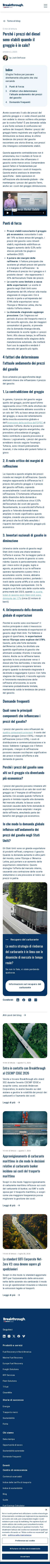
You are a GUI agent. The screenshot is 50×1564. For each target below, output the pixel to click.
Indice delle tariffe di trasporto (17, 1482)
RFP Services (9, 1375)
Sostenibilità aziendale (13, 1451)
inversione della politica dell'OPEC (25, 422)
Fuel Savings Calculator (14, 1506)
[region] (25, 1534)
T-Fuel (5, 1387)
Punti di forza (16, 86)
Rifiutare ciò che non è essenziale (25, 1549)
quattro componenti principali (18, 732)
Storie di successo (13, 1400)
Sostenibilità (8, 1418)
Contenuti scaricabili (12, 1476)
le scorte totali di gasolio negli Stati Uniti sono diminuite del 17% (23, 595)
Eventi (6, 1465)
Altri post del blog (12, 1015)
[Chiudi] (46, 1510)
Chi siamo (8, 1432)
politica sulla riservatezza (19, 1535)
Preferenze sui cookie (25, 1541)
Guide (5, 1500)
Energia (6, 1406)
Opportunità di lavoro (12, 1445)
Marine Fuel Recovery (13, 1358)
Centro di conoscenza (15, 1470)
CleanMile (7, 1392)
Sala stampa (9, 1439)
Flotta (5, 1424)
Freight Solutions (11, 1369)
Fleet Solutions (10, 1381)
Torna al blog (13, 21)
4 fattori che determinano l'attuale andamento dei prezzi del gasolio (25, 94)
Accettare (25, 1557)
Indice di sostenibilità (12, 1488)
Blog (5, 1494)
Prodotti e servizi (12, 1345)
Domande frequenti (19, 102)
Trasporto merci (10, 1412)
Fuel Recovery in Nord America (17, 1352)
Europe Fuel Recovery (13, 1363)
